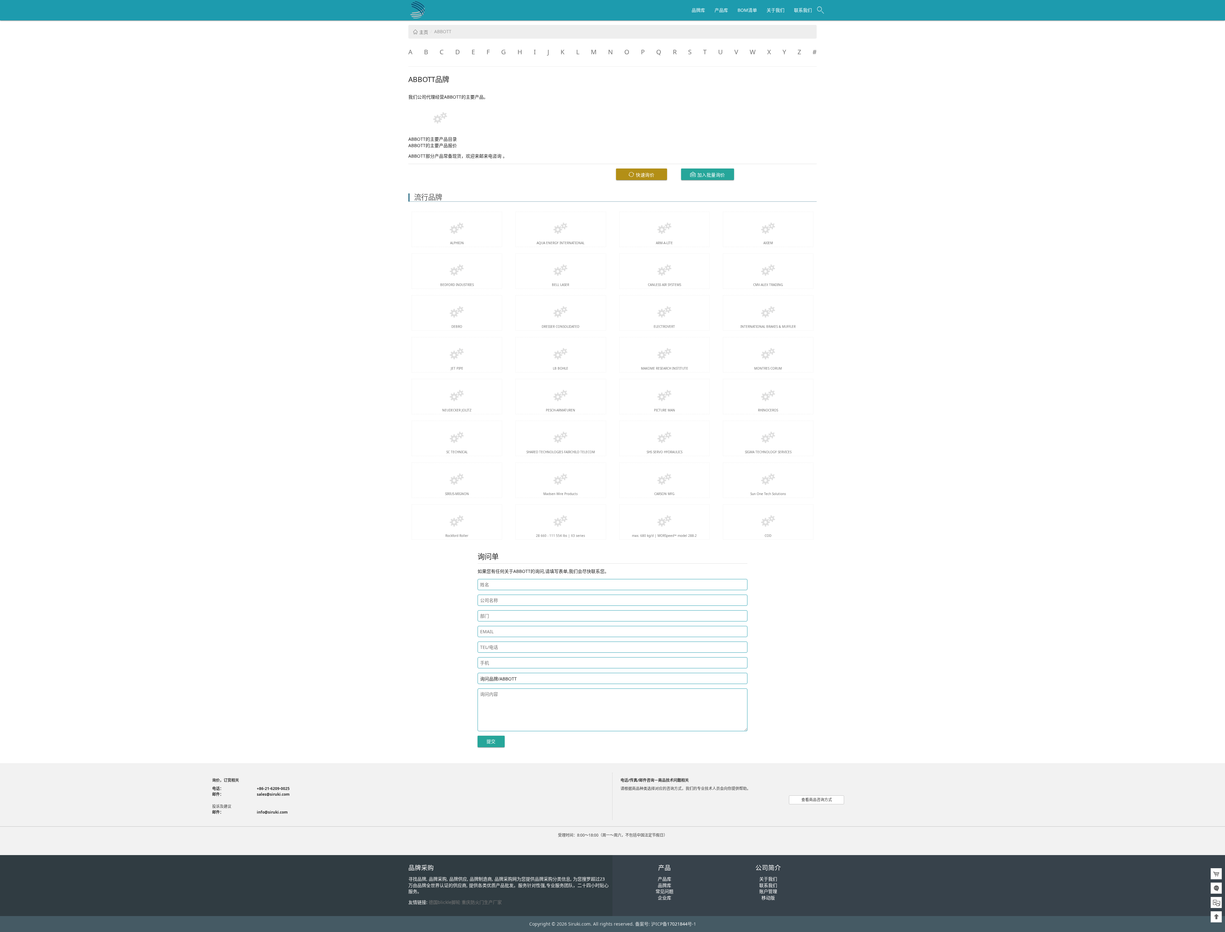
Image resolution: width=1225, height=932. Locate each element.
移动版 (768, 898)
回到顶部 (1216, 916)
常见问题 (664, 891)
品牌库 (698, 10)
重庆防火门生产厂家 (482, 902)
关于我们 (775, 10)
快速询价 (645, 174)
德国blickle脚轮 (444, 902)
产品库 (721, 10)
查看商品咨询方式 (816, 799)
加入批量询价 (710, 174)
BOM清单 (747, 10)
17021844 (677, 924)
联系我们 (803, 10)
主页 (423, 32)
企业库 (664, 898)
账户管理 (768, 891)
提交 (491, 741)
